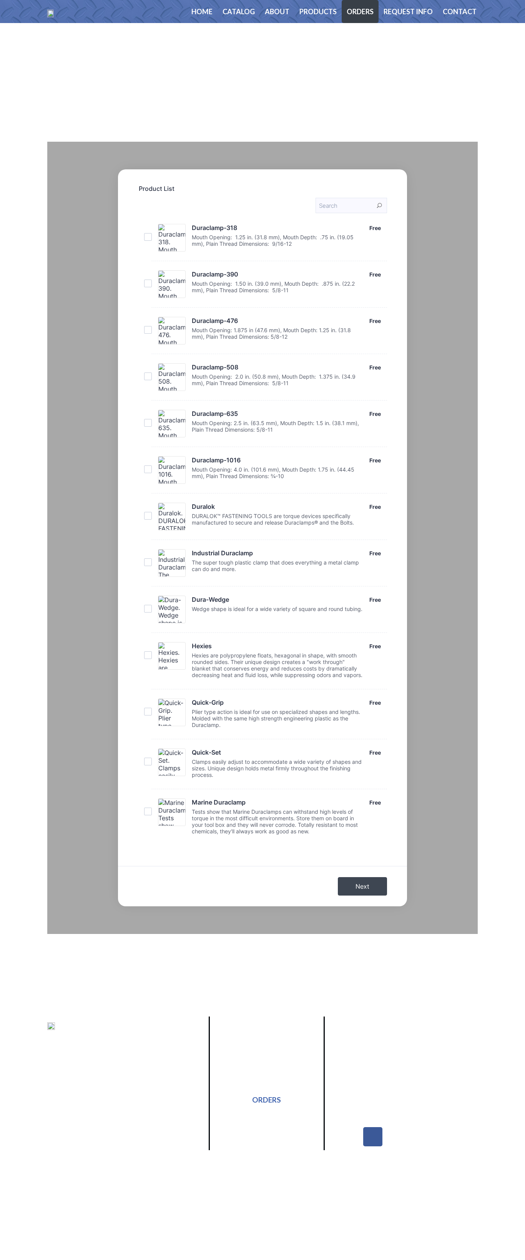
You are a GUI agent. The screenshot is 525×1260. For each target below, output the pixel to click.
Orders (360, 11)
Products (318, 11)
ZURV (468, 1197)
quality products (124, 1115)
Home (202, 11)
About (277, 11)
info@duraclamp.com (396, 1102)
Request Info (408, 11)
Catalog (239, 11)
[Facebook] (372, 1136)
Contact (460, 11)
